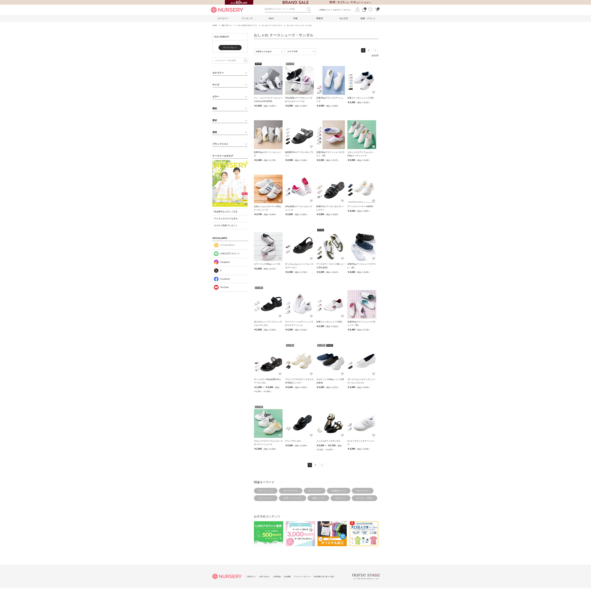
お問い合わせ (264, 576)
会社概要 (287, 576)
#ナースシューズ (266, 491)
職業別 (319, 18)
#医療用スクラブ (339, 491)
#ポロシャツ (340, 498)
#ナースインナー (266, 498)
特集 (295, 18)
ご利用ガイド (324, 10)
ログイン (347, 10)
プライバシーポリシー (302, 576)
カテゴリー (223, 18)
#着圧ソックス (318, 498)
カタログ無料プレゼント (226, 225)
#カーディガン (363, 491)
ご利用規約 (276, 576)
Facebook (225, 279)
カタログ (336, 10)
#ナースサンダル (291, 491)
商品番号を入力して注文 (226, 211)
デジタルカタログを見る (226, 218)
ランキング (247, 18)
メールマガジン (227, 245)
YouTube (224, 287)
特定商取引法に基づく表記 (324, 576)
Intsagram (225, 262)
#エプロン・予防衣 (364, 498)
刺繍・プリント (368, 18)
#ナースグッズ (315, 491)
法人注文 (344, 18)
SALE (271, 18)
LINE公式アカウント (230, 253)
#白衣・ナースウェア (292, 498)
